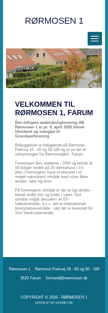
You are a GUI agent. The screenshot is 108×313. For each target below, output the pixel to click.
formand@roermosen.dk (67, 278)
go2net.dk (64, 302)
